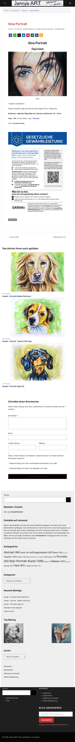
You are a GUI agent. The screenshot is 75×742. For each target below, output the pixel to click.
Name (10, 433)
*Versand (35, 118)
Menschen (50, 557)
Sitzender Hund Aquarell (13, 608)
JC (12, 29)
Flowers (21, 557)
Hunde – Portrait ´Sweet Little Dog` (17, 341)
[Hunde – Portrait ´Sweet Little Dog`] (37, 317)
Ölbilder (25, 10)
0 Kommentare (59, 29)
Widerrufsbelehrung (11, 677)
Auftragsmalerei (41, 552)
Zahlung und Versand (11, 673)
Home (6, 10)
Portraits (12, 219)
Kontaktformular (18, 123)
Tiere (19, 565)
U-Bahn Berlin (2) (59, 237)
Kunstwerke (15, 10)
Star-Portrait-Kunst (26, 561)
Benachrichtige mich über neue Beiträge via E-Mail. (29, 468)
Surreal (8, 566)
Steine (47, 561)
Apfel (25, 552)
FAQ (7, 701)
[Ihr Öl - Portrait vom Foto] (13, 633)
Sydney (37, 737)
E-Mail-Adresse (14, 443)
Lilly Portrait (14, 237)
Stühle (68, 561)
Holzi (41, 557)
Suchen (6, 495)
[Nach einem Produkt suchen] (70, 3)
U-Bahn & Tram (32, 566)
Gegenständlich (29, 29)
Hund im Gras (9, 611)
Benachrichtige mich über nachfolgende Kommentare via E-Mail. (33, 463)
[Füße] (61, 633)
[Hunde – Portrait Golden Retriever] (37, 272)
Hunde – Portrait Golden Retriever (16, 296)
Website (42, 443)
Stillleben (58, 561)
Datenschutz (8, 670)
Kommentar (13, 416)
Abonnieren (46, 720)
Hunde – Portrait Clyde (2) (13, 386)
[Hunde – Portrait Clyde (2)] (37, 362)
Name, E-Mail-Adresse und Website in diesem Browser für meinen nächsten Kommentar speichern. (36, 457)
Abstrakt (12, 552)
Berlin (57, 552)
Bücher (65, 553)
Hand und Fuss (32, 557)
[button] (10, 35)
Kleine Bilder (41, 29)
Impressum (8, 666)
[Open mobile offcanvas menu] (4, 3)
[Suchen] (68, 499)
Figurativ (10, 557)
